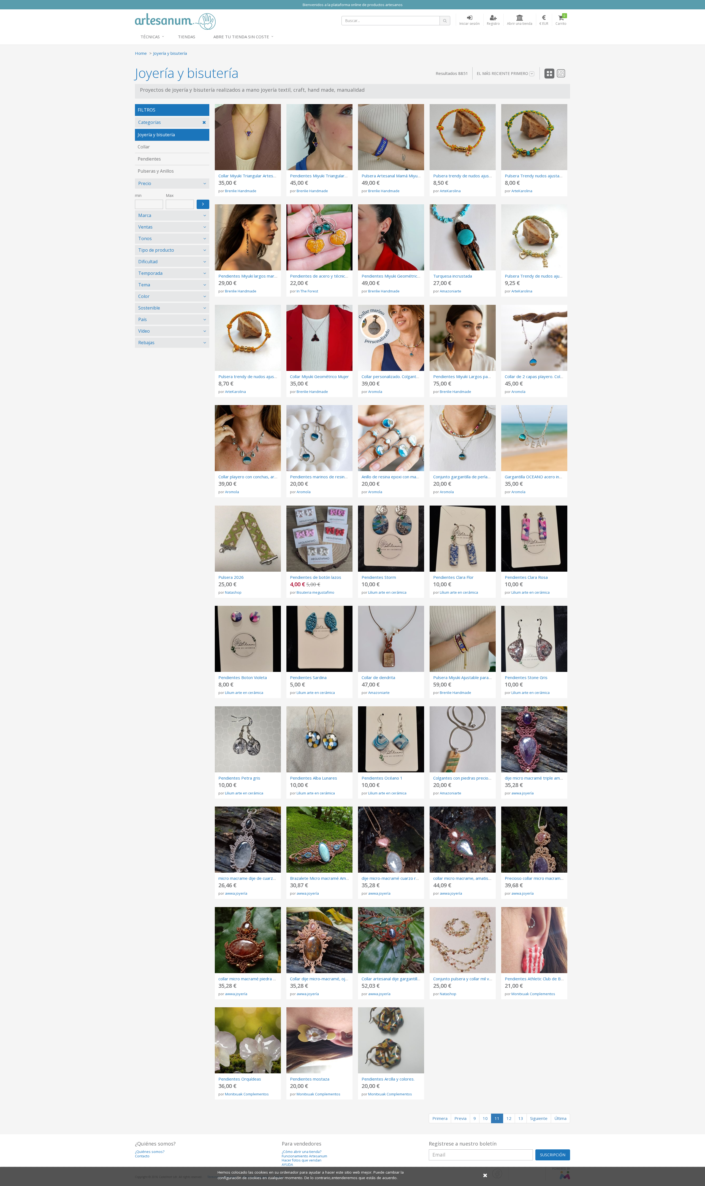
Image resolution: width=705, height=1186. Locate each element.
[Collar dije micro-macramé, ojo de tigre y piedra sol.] (319, 940)
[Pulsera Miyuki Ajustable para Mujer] (463, 639)
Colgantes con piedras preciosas (464, 778)
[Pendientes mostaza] (319, 1040)
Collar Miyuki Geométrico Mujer (319, 376)
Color (144, 296)
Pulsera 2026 (231, 577)
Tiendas (186, 36)
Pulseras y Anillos (156, 171)
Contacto (142, 1156)
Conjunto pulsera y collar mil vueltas (467, 978)
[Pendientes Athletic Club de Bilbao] (534, 940)
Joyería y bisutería (170, 53)
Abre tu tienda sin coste (241, 36)
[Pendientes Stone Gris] (534, 639)
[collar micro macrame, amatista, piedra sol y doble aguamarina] (463, 840)
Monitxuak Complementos (533, 993)
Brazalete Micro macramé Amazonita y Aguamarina (338, 878)
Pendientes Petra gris (239, 778)
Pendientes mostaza (309, 1079)
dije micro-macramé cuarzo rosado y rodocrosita (408, 878)
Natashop (233, 592)
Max (169, 195)
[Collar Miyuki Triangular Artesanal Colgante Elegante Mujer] (248, 137)
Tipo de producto (156, 250)
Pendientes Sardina (308, 677)
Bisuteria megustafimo (315, 592)
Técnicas (150, 36)
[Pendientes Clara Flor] (463, 539)
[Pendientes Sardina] (319, 639)
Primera (440, 1118)
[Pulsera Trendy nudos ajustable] (534, 137)
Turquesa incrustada (452, 276)
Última (560, 1118)
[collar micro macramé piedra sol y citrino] (248, 940)
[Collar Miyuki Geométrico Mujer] (319, 338)
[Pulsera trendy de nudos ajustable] (463, 137)
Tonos (145, 238)
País (142, 319)
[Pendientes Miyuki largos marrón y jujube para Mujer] (248, 237)
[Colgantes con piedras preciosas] (463, 739)
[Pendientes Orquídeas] (248, 1040)
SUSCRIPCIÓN (552, 1154)
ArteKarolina (450, 190)
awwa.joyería (522, 793)
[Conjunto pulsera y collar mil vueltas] (463, 940)
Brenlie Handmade (240, 190)
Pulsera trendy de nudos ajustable (465, 175)
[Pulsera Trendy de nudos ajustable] (534, 237)
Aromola (375, 391)
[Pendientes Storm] (391, 539)
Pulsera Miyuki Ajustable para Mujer (467, 677)
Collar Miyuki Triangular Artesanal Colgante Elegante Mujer (273, 175)
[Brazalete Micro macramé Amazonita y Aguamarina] (319, 840)
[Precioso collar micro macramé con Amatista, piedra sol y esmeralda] (534, 840)
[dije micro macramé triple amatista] (534, 739)
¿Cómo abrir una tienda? (301, 1151)
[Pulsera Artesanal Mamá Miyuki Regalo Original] (391, 137)
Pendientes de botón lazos (315, 577)
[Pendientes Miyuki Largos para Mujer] (463, 338)
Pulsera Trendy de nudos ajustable (538, 276)
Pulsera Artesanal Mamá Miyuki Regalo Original (406, 175)
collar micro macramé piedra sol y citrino (256, 978)
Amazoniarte (450, 291)
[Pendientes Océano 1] (391, 739)
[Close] (485, 1175)
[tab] (172, 122)
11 (497, 1118)
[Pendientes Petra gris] (248, 739)
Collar (144, 147)
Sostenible (149, 308)
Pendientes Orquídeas (239, 1079)
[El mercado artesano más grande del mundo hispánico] (175, 21)
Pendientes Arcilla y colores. (388, 1079)
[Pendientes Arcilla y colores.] (391, 1040)
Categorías (149, 122)
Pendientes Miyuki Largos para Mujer (468, 376)
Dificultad (148, 262)
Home (141, 53)
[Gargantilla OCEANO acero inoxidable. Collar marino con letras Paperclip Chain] (534, 438)
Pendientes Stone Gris (526, 677)
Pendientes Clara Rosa (526, 577)
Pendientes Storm (379, 577)
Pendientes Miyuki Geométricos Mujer (398, 276)
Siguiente (538, 1118)
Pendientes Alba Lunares (313, 778)
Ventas (145, 227)
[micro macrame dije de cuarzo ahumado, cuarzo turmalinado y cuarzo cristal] (248, 840)
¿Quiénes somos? (149, 1151)
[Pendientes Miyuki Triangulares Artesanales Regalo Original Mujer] (319, 137)
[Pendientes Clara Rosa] (534, 539)
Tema (144, 285)
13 (520, 1118)
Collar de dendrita (378, 677)
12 (508, 1118)
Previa (460, 1118)
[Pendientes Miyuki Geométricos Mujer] (391, 237)
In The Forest (307, 291)
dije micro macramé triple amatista (538, 778)
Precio (144, 183)
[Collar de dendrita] (391, 639)
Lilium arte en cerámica (387, 592)
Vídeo (144, 331)
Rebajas (146, 343)
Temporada (150, 273)
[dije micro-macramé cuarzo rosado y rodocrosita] (391, 840)
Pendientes (149, 159)
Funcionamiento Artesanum (304, 1156)
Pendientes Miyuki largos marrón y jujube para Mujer (268, 276)
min (138, 195)
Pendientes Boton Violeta (242, 677)
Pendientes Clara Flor (453, 577)
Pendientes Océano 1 (382, 778)
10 (485, 1118)
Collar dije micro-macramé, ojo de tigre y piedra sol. (339, 978)
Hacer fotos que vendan (301, 1160)
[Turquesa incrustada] (463, 237)
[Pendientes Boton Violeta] (248, 639)
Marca (144, 215)
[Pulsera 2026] (248, 539)
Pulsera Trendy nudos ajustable (535, 175)
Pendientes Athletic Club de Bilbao (537, 978)
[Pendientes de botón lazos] (319, 539)
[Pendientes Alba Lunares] (319, 739)
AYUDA (287, 1164)
